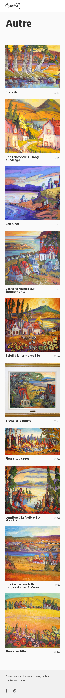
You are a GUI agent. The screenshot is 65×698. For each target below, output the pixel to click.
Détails (33, 64)
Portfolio (10, 680)
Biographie (42, 676)
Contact (22, 680)
